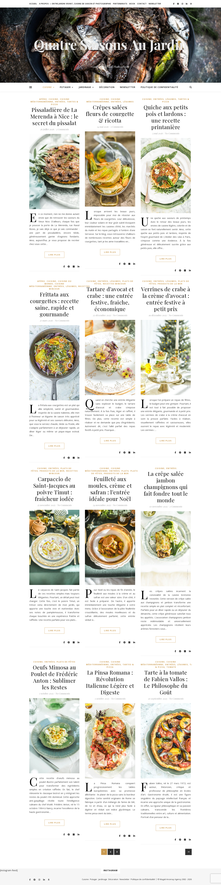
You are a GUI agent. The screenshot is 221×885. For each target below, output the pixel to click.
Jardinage (85, 87)
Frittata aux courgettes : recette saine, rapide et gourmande (54, 304)
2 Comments (62, 129)
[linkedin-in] (187, 3)
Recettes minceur (114, 283)
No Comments (172, 133)
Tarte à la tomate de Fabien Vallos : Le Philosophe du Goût (166, 682)
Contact (142, 3)
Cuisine (47, 87)
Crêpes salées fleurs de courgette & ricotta (110, 113)
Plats (125, 471)
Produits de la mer (170, 283)
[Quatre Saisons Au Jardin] (110, 45)
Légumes (128, 101)
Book (132, 3)
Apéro (43, 99)
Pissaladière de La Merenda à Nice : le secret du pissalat (54, 116)
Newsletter (155, 3)
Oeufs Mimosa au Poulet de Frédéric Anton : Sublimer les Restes (54, 677)
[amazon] (191, 3)
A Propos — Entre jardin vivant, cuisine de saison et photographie (75, 3)
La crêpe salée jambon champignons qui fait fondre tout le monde (166, 487)
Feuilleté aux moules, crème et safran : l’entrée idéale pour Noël (110, 488)
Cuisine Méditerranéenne (50, 100)
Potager (65, 87)
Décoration (107, 87)
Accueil (33, 3)
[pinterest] (178, 3)
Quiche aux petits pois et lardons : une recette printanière (166, 116)
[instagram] (183, 3)
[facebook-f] (174, 3)
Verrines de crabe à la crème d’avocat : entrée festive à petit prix (165, 298)
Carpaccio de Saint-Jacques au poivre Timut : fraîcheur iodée (54, 488)
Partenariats (120, 3)
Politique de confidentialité (159, 87)
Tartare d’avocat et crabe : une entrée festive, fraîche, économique (110, 298)
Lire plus (54, 254)
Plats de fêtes (66, 662)
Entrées (60, 101)
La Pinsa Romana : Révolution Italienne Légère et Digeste (110, 682)
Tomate (171, 667)
